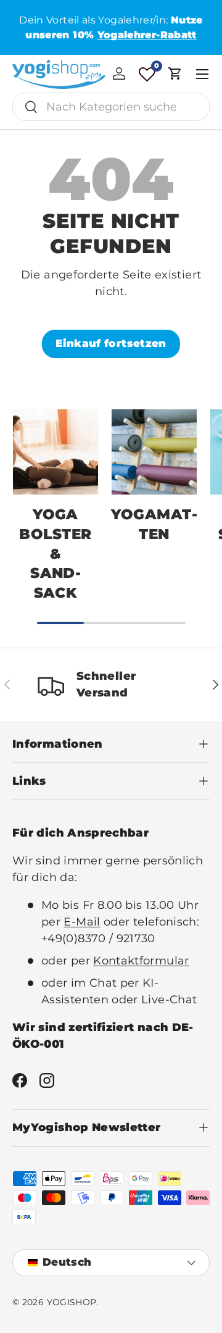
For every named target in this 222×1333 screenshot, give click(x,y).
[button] (175, 73)
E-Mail (82, 922)
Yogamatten (154, 524)
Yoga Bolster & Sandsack (55, 553)
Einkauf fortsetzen (111, 343)
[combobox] (111, 106)
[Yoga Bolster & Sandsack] (55, 452)
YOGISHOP (72, 1302)
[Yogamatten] (154, 452)
